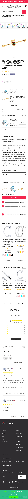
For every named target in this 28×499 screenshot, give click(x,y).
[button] (23, 223)
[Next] (25, 57)
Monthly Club (19, 433)
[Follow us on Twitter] (6, 482)
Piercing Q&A (5, 441)
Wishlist (17, 430)
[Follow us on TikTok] (19, 482)
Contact (4, 430)
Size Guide (18, 441)
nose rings (12, 15)
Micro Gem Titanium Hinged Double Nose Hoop (20, 241)
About (3, 433)
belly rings (17, 15)
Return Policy (19, 450)
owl (10, 358)
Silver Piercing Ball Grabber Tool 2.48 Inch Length (7, 285)
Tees (24, 20)
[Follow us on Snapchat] (22, 482)
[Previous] (2, 57)
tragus (9, 16)
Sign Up (22, 477)
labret (22, 15)
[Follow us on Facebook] (3, 482)
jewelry (5, 358)
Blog (3, 439)
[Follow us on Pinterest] (12, 482)
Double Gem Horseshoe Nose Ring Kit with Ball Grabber (20, 285)
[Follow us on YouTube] (15, 482)
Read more (21, 387)
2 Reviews (11, 71)
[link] (3, 255)
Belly (13, 20)
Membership (19, 436)
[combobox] (18, 362)
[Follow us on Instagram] (9, 482)
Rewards (18, 439)
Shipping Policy (19, 447)
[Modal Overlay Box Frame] (14, 494)
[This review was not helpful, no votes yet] (23, 394)
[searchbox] (12, 346)
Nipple (8, 20)
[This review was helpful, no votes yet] (20, 394)
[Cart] (25, 6)
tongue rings (5, 16)
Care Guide (18, 444)
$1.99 (19, 20)
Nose (2, 20)
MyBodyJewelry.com (14, 487)
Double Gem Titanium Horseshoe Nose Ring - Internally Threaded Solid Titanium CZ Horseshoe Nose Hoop (7, 243)
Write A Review (15, 339)
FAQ (3, 436)
